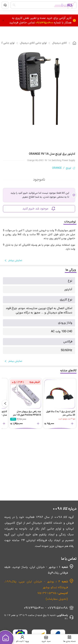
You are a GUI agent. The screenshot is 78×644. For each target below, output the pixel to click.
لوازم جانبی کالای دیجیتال (33, 43)
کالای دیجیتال (59, 43)
